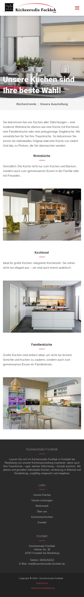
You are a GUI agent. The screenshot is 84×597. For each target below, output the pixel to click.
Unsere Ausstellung (54, 104)
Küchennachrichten (42, 517)
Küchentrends (26, 104)
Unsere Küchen (42, 494)
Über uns (42, 511)
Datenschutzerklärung (43, 588)
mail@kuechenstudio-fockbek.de (46, 563)
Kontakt (42, 522)
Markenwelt (42, 505)
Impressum (42, 583)
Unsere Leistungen (42, 500)
